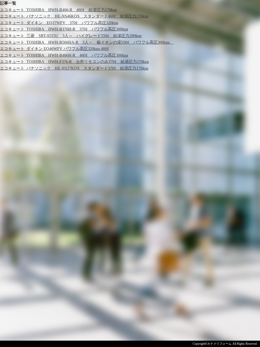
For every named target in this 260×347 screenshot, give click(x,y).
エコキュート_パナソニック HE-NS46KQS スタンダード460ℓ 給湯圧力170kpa (74, 16)
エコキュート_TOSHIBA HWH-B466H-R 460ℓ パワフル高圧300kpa (64, 55)
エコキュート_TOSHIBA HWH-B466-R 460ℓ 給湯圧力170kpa (58, 10)
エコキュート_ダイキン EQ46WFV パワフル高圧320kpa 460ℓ (54, 48)
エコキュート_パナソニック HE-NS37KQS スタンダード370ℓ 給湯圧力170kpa (74, 68)
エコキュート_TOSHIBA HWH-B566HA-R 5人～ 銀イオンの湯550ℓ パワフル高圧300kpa (87, 42)
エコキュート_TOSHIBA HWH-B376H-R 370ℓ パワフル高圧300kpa (64, 29)
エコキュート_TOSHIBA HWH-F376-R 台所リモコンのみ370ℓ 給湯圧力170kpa (74, 61)
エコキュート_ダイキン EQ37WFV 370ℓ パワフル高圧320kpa (59, 23)
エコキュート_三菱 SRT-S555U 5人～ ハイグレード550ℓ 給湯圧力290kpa (70, 36)
